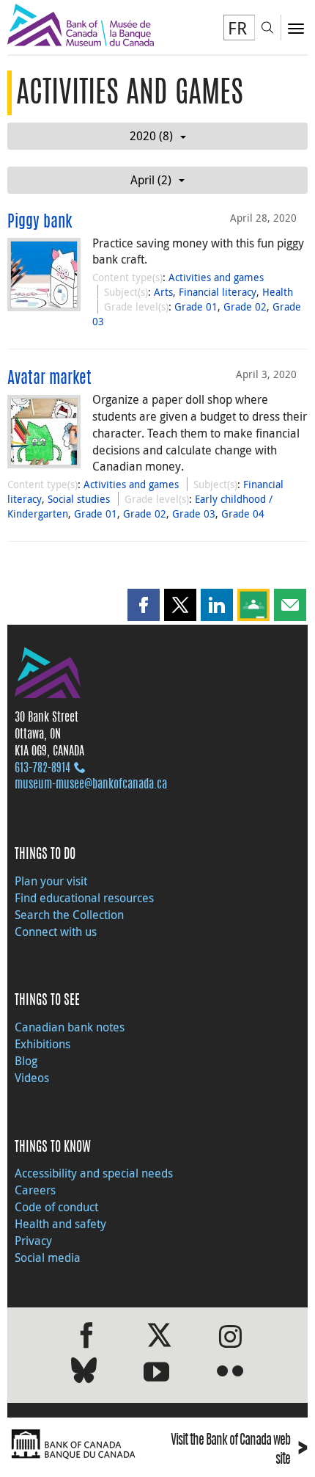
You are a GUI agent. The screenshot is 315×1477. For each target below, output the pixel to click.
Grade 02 (245, 306)
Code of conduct (56, 1207)
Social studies (79, 499)
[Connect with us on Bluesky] (84, 1373)
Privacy (33, 1241)
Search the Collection (69, 915)
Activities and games (216, 277)
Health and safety (60, 1224)
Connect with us (56, 931)
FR (237, 28)
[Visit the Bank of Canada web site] (78, 1444)
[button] (143, 605)
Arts (163, 292)
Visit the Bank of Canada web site (239, 1450)
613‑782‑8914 (42, 768)
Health (277, 292)
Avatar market (49, 379)
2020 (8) (151, 136)
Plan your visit (51, 881)
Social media (48, 1257)
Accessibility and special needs (94, 1173)
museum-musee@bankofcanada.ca (91, 785)
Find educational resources (84, 898)
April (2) (150, 180)
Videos (32, 1078)
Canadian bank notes (70, 1027)
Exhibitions (42, 1044)
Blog (26, 1061)
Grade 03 (193, 513)
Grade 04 (242, 513)
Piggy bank (39, 222)
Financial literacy (217, 292)
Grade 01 (196, 306)
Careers (35, 1190)
